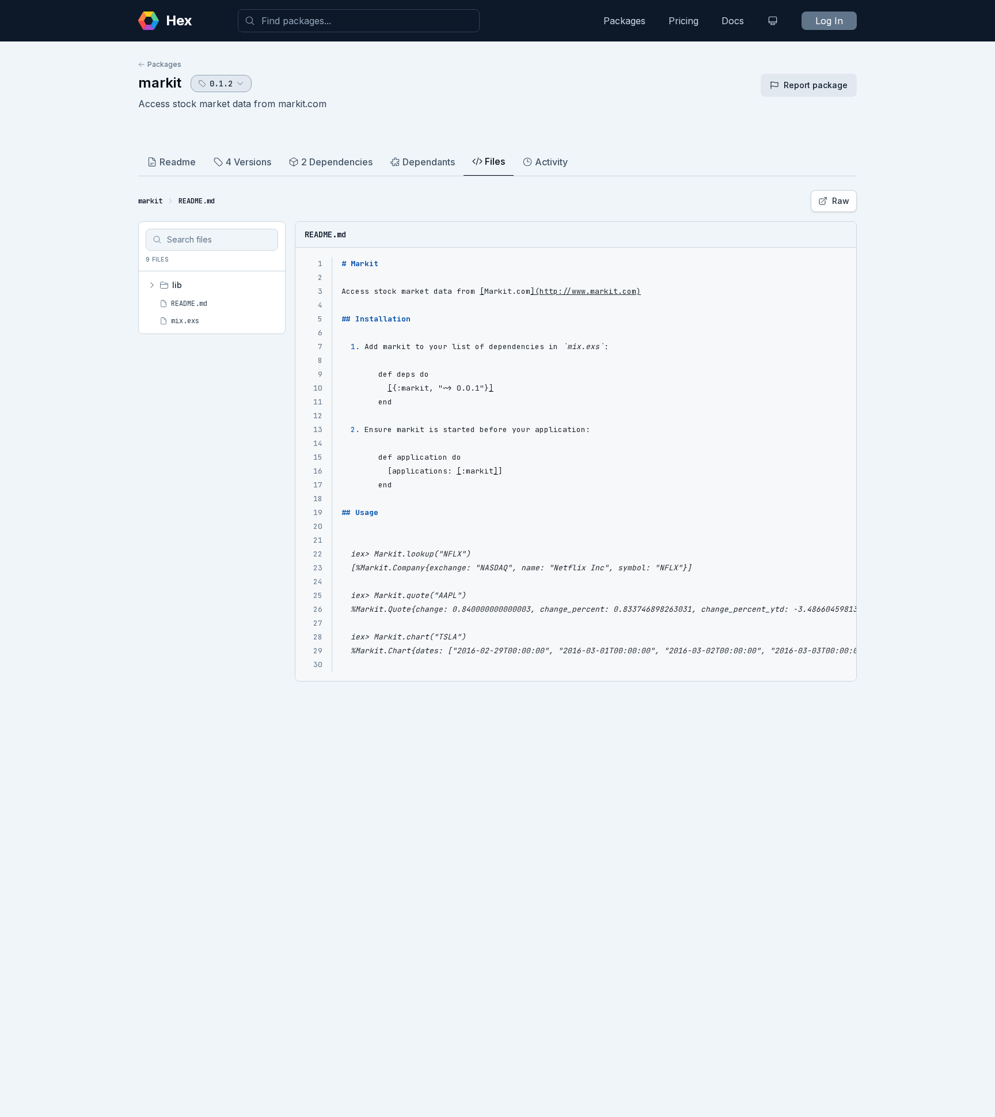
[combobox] (359, 20)
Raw (840, 201)
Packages (624, 20)
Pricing (683, 20)
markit (159, 82)
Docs (732, 20)
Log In (829, 20)
